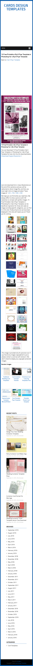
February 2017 (12, 603)
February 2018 (12, 571)
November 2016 (13, 611)
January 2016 (12, 637)
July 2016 (11, 620)
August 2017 (12, 588)
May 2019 (11, 542)
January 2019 (12, 553)
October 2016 (12, 614)
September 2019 (13, 530)
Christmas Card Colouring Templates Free (26, 378)
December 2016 (13, 608)
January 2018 (12, 574)
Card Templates (13, 645)
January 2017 (12, 606)
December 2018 (13, 556)
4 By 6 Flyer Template (13, 60)
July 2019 (11, 536)
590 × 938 (19, 193)
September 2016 (13, 617)
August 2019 (12, 533)
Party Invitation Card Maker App (16, 454)
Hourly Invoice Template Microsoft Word (6, 400)
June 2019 (11, 539)
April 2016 (11, 629)
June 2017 (11, 594)
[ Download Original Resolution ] (11, 156)
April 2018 (11, 565)
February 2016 (12, 635)
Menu (3, 48)
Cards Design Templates (16, 7)
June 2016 (11, 623)
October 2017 (12, 582)
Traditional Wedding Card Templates (6, 378)
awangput (19, 661)
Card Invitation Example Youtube (16, 378)
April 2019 (11, 544)
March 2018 (12, 568)
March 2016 (12, 632)
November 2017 (13, 579)
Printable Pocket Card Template (26, 400)
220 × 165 (11, 193)
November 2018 (13, 559)
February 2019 (12, 550)
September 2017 (13, 585)
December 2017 (13, 576)
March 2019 (12, 547)
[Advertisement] (16, 29)
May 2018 (11, 562)
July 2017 (11, 591)
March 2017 (12, 600)
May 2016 (11, 626)
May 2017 (11, 597)
